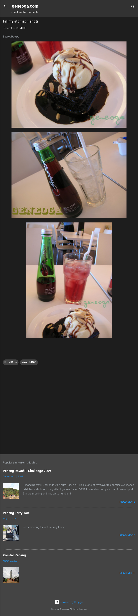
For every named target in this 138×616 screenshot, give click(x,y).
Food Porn (10, 362)
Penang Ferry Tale (16, 513)
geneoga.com (25, 6)
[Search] (133, 7)
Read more (127, 501)
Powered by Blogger (71, 602)
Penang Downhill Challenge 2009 (27, 471)
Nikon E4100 (29, 362)
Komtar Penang (14, 555)
